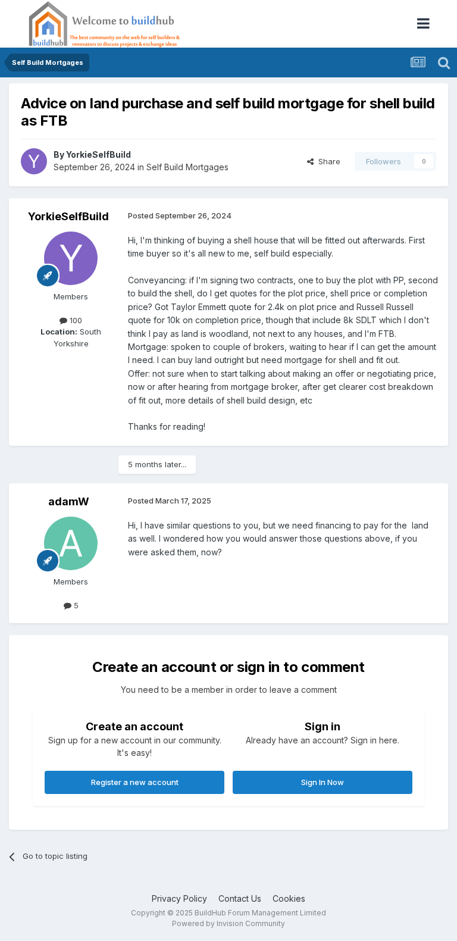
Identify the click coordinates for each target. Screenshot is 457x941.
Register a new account (135, 782)
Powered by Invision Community (228, 923)
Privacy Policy (179, 898)
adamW (68, 501)
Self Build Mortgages (187, 167)
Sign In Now (322, 782)
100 (74, 320)
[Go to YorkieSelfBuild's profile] (34, 161)
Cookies (289, 898)
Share (327, 161)
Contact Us (239, 898)
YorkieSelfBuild (98, 154)
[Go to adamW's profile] (71, 543)
